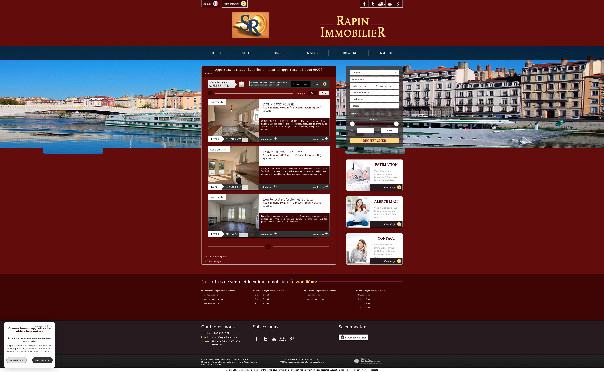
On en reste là (41, 326)
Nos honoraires (231, 362)
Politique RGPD (215, 364)
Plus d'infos (392, 187)
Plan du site (205, 362)
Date (324, 93)
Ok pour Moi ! (42, 360)
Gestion (312, 53)
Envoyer (317, 83)
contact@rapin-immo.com (223, 337)
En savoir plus (360, 369)
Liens (240, 362)
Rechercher (374, 141)
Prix (313, 93)
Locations (279, 53)
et (378, 130)
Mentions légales (218, 362)
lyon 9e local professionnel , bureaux (288, 199)
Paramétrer (16, 360)
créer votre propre (219, 84)
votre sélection (231, 3)
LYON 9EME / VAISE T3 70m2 (282, 152)
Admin (246, 362)
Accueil (216, 53)
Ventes (247, 53)
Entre (353, 130)
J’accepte (374, 369)
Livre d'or (385, 53)
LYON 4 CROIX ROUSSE (278, 104)
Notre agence (348, 53)
